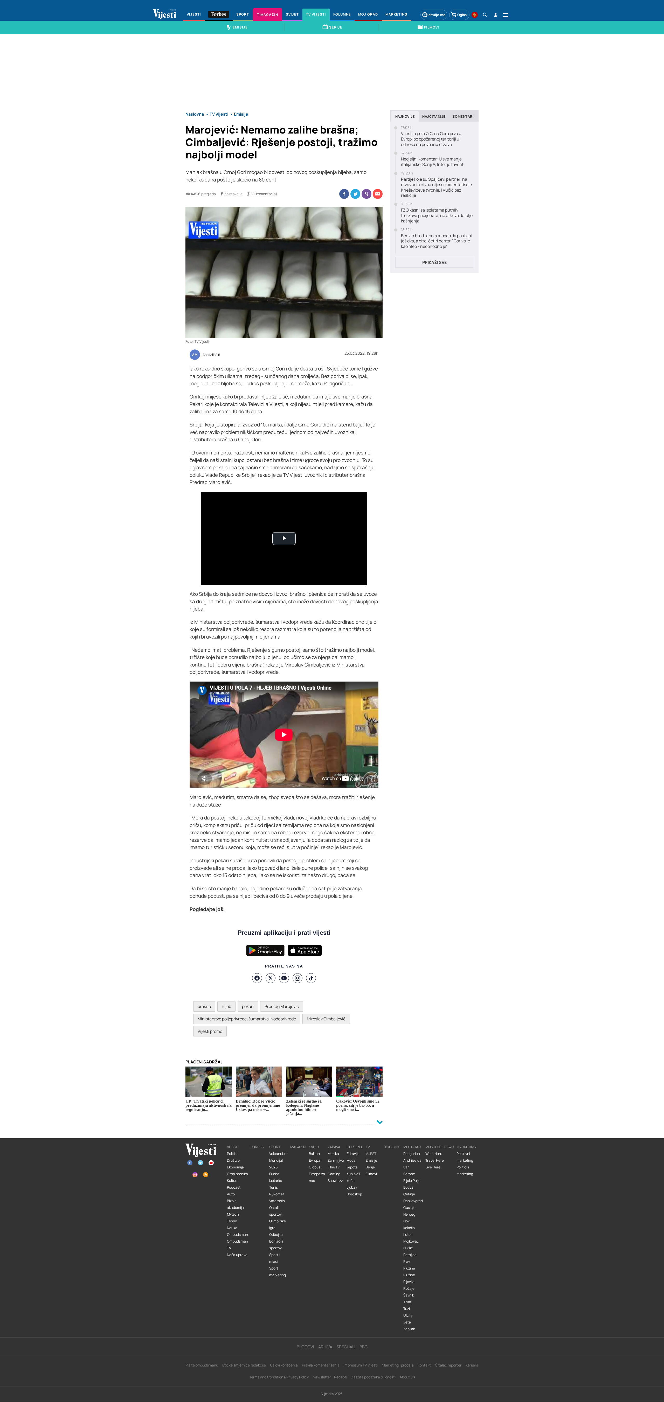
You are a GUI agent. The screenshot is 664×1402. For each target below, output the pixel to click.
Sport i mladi (274, 1258)
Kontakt (424, 1365)
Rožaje (408, 1288)
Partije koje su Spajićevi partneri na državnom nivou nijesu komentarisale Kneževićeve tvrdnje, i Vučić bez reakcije (436, 187)
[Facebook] (257, 978)
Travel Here (434, 1160)
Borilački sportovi (276, 1244)
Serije (370, 1167)
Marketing (466, 1147)
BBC (363, 1347)
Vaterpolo (277, 1200)
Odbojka (276, 1234)
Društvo (233, 1160)
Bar (406, 1167)
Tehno (232, 1221)
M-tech (233, 1214)
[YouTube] (284, 978)
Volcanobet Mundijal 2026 (278, 1160)
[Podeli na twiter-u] (355, 194)
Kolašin (409, 1227)
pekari (248, 1006)
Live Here (432, 1167)
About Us (407, 1377)
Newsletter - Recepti (330, 1377)
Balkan (314, 1153)
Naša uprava (237, 1254)
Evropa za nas (317, 1177)
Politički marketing (465, 1170)
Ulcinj (407, 1315)
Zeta (407, 1322)
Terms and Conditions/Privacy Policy (279, 1377)
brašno (204, 1006)
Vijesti (232, 1147)
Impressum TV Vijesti (361, 1365)
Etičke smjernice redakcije (244, 1365)
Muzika (333, 1153)
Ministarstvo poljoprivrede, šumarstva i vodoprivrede (247, 1019)
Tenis (273, 1187)
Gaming (334, 1174)
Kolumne (392, 1147)
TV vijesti (371, 1150)
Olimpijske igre (277, 1224)
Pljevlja (408, 1281)
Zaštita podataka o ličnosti (373, 1377)
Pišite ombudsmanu (202, 1365)
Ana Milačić (211, 355)
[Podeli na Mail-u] (378, 194)
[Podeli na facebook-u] (344, 194)
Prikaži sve (434, 262)
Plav (406, 1261)
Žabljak (409, 1329)
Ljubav (352, 1187)
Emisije (371, 1160)
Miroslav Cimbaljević (326, 1019)
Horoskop (354, 1194)
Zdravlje (353, 1153)
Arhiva (325, 1347)
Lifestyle (355, 1147)
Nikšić (408, 1248)
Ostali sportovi (275, 1211)
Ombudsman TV (237, 1244)
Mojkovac (411, 1241)
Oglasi (462, 14)
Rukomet (276, 1194)
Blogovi (305, 1347)
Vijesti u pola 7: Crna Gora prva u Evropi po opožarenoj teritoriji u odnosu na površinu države (431, 139)
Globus (314, 1167)
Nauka (232, 1227)
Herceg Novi (409, 1217)
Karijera (472, 1365)
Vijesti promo (210, 1031)
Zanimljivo (336, 1160)
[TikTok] (311, 978)
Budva (408, 1187)
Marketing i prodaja (398, 1365)
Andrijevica (412, 1160)
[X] (270, 978)
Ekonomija (235, 1167)
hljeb (226, 1006)
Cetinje (409, 1194)
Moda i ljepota (352, 1163)
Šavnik (408, 1295)
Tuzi (406, 1308)
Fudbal (274, 1174)
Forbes (257, 1147)
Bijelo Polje (411, 1180)
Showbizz (335, 1180)
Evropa (314, 1160)
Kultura (233, 1180)
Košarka (275, 1180)
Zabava (334, 1147)
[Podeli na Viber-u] (366, 194)
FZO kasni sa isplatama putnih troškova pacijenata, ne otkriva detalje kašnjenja (437, 215)
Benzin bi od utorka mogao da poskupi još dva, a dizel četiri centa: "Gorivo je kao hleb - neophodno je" (436, 241)
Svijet (314, 1147)
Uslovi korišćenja (284, 1365)
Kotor (407, 1234)
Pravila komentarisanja (321, 1365)
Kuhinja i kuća (353, 1177)
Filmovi (371, 1174)
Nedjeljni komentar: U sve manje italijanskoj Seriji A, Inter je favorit (432, 161)
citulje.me (436, 14)
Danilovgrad (413, 1200)
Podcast (233, 1187)
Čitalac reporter (448, 1365)
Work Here (433, 1153)
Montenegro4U (439, 1147)
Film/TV (334, 1167)
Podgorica (411, 1153)
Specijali (345, 1347)
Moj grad (412, 1147)
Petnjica (410, 1254)
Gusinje (409, 1207)
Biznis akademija (235, 1204)
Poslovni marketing (465, 1157)
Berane (409, 1174)
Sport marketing (277, 1271)
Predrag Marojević (282, 1006)
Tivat (407, 1302)
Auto (231, 1194)
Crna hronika (237, 1174)
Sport (274, 1147)
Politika (233, 1153)
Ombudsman (237, 1234)
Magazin (298, 1147)
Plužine (409, 1268)
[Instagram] (297, 978)
